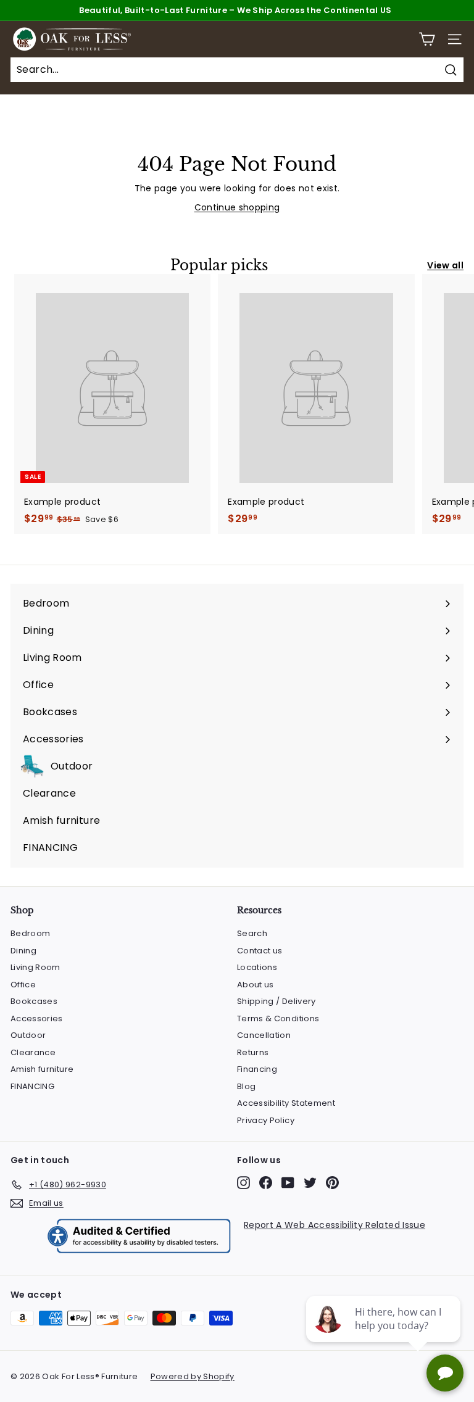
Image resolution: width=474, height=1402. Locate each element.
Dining (23, 950)
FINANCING (32, 1086)
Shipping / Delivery (276, 1001)
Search (252, 933)
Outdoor (28, 1035)
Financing (257, 1069)
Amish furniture (41, 1069)
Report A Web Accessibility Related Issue (334, 1225)
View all (445, 265)
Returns (252, 1052)
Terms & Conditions (278, 1018)
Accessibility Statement (286, 1103)
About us (255, 984)
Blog (246, 1086)
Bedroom (30, 933)
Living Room (35, 967)
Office (23, 984)
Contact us (260, 950)
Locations (257, 967)
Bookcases (33, 1001)
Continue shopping (237, 207)
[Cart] (427, 39)
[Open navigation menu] (454, 39)
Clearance (33, 1052)
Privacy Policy (265, 1120)
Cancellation (264, 1035)
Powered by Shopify (193, 1376)
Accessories (36, 1018)
